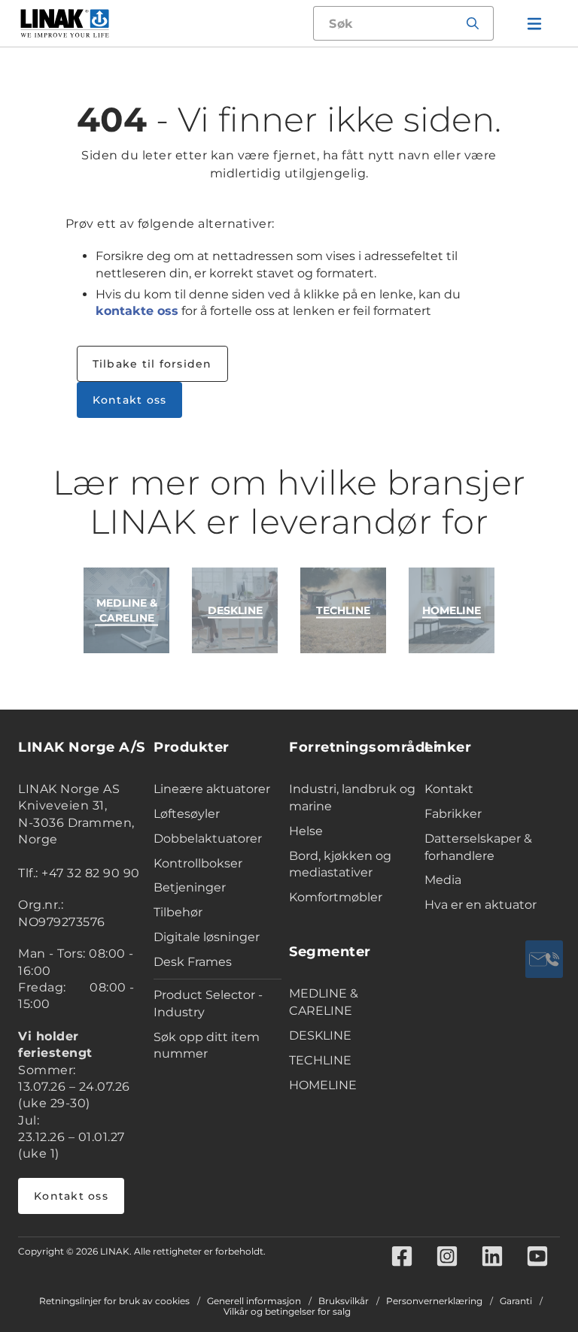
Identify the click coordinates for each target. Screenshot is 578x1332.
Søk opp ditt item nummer (207, 1045)
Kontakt (448, 789)
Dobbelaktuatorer (208, 838)
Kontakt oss (130, 400)
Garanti (516, 1301)
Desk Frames (193, 962)
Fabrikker (453, 814)
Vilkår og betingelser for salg (287, 1311)
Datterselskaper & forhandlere (478, 847)
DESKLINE (320, 1035)
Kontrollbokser (198, 863)
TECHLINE (320, 1060)
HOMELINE (323, 1085)
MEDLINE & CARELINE (323, 1002)
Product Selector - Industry (208, 1003)
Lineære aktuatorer (212, 789)
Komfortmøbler (335, 897)
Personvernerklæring (434, 1301)
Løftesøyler (187, 814)
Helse (306, 831)
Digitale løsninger (207, 937)
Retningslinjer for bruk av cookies (114, 1301)
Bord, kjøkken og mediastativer (340, 864)
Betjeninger (190, 887)
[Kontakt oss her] (544, 959)
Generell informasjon (254, 1301)
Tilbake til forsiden (152, 364)
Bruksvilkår (343, 1301)
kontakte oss (137, 311)
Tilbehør (178, 912)
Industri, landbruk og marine (352, 797)
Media (442, 880)
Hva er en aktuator (480, 905)
